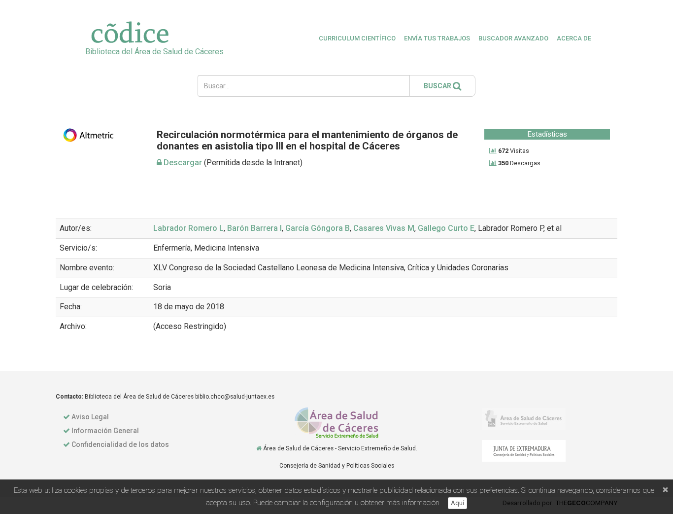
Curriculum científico (357, 38)
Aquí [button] (457, 503)
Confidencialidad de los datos (120, 444)
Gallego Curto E (446, 228)
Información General (105, 431)
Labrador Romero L (188, 228)
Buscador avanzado (513, 38)
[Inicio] (259, 448)
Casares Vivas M (383, 228)
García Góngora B (317, 228)
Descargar (182, 162)
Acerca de (574, 38)
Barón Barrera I (254, 228)
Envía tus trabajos (437, 38)
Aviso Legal (90, 417)
